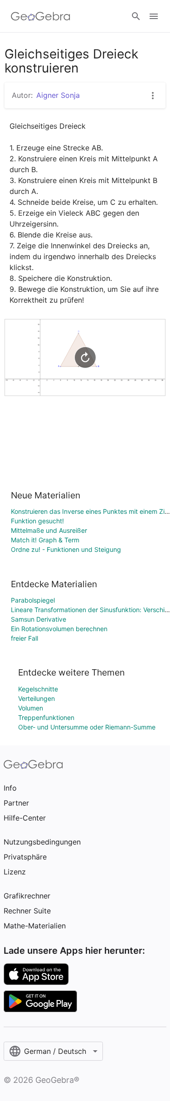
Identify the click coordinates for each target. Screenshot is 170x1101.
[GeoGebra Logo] (40, 16)
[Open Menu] (153, 16)
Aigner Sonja (58, 95)
